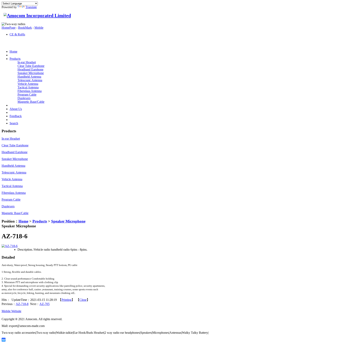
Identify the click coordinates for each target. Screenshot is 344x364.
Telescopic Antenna (30, 80)
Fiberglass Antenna (30, 91)
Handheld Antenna (29, 76)
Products (39, 221)
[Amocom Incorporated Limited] (36, 15)
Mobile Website (11, 311)
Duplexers (24, 98)
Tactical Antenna (28, 87)
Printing (66, 299)
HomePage (9, 27)
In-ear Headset (27, 62)
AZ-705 (44, 304)
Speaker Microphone (31, 73)
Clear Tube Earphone (31, 66)
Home (23, 221)
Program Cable (27, 94)
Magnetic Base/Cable (31, 101)
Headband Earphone (30, 69)
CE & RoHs (17, 34)
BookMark (25, 27)
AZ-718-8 (22, 304)
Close (83, 299)
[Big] (10, 246)
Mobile (38, 27)
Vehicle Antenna (28, 83)
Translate (31, 7)
